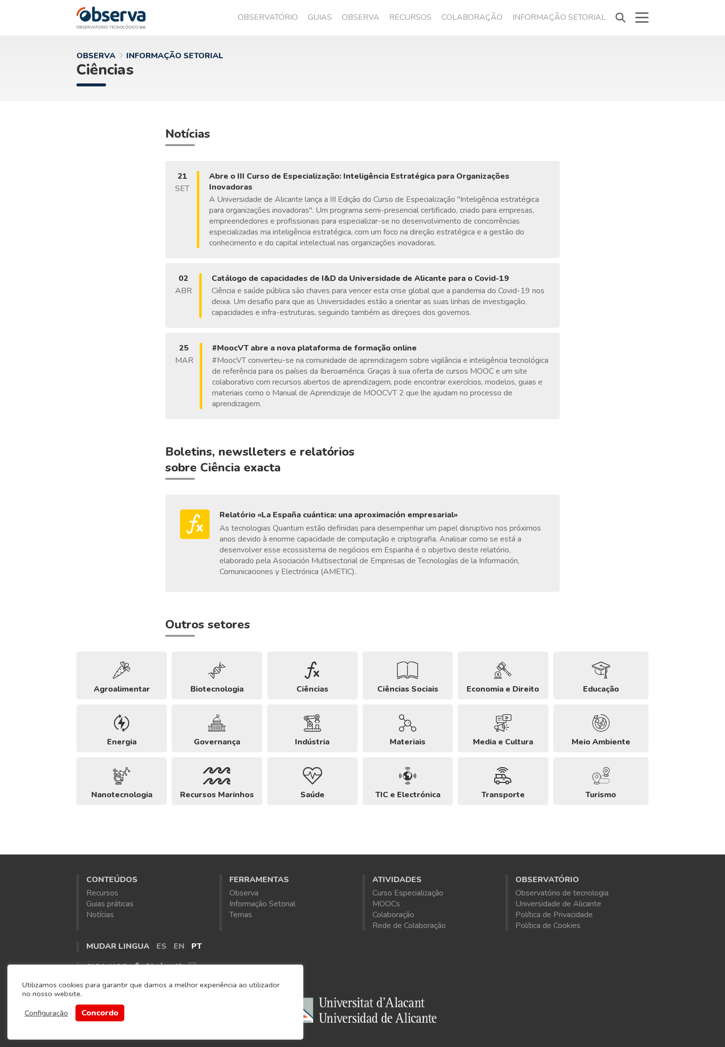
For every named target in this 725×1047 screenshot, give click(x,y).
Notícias (100, 914)
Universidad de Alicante (362, 1012)
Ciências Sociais (407, 689)
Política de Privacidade (554, 914)
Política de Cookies (547, 925)
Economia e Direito (503, 689)
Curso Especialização (407, 893)
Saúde (312, 794)
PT (196, 946)
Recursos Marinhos (217, 794)
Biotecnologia (217, 689)
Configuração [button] (46, 1012)
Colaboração (472, 17)
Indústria (312, 742)
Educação (601, 689)
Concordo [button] (99, 1013)
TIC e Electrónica (407, 794)
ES (161, 946)
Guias (320, 17)
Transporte (503, 794)
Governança (217, 742)
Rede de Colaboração (409, 925)
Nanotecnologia (121, 794)
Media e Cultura (503, 742)
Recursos (410, 17)
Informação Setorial (559, 17)
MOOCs (386, 903)
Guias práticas (110, 903)
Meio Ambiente (601, 742)
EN (179, 946)
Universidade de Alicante (558, 903)
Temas (240, 914)
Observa (360, 17)
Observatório (268, 17)
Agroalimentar (122, 689)
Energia (122, 742)
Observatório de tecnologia (562, 893)
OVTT (111, 17)
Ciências (105, 70)
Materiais (408, 742)
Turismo (600, 794)
